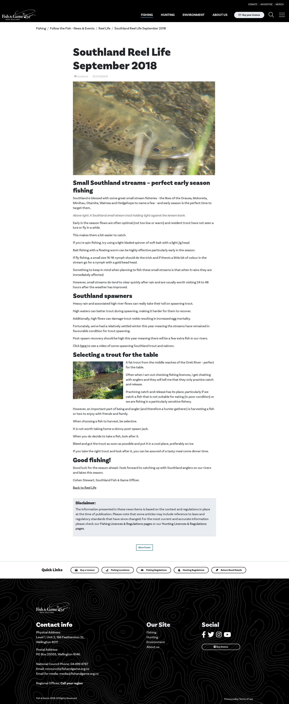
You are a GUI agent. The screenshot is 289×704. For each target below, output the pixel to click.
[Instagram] (219, 636)
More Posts (144, 547)
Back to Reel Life (84, 488)
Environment (194, 15)
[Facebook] (204, 636)
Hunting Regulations (193, 570)
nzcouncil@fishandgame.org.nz (67, 669)
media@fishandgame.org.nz (79, 674)
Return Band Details (231, 570)
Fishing (147, 15)
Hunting (168, 15)
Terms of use (246, 699)
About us (220, 15)
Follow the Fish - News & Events (72, 28)
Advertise (266, 4)
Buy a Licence (87, 570)
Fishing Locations (120, 570)
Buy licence (222, 646)
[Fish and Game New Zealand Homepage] (18, 15)
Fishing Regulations (156, 570)
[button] (282, 15)
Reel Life (104, 28)
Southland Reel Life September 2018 (140, 28)
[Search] (271, 15)
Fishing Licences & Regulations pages (126, 524)
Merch (279, 4)
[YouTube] (227, 636)
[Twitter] (211, 636)
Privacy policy (231, 699)
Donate (252, 4)
